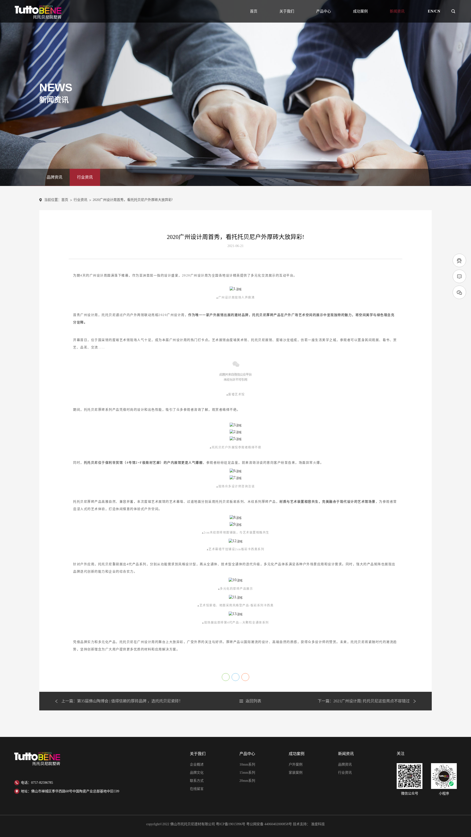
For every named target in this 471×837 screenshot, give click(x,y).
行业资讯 (85, 177)
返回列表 (253, 701)
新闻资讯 (397, 11)
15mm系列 (247, 772)
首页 (253, 11)
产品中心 (323, 11)
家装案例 (295, 772)
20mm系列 (247, 781)
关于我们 (286, 11)
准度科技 (318, 824)
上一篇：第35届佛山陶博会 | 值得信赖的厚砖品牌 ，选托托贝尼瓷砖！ (122, 701)
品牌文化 (197, 772)
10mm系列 (247, 764)
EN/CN (434, 11)
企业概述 (197, 764)
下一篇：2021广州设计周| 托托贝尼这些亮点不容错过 (364, 701)
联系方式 (197, 781)
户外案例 (295, 764)
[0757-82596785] (459, 260)
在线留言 (197, 789)
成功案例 (360, 11)
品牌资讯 (54, 177)
